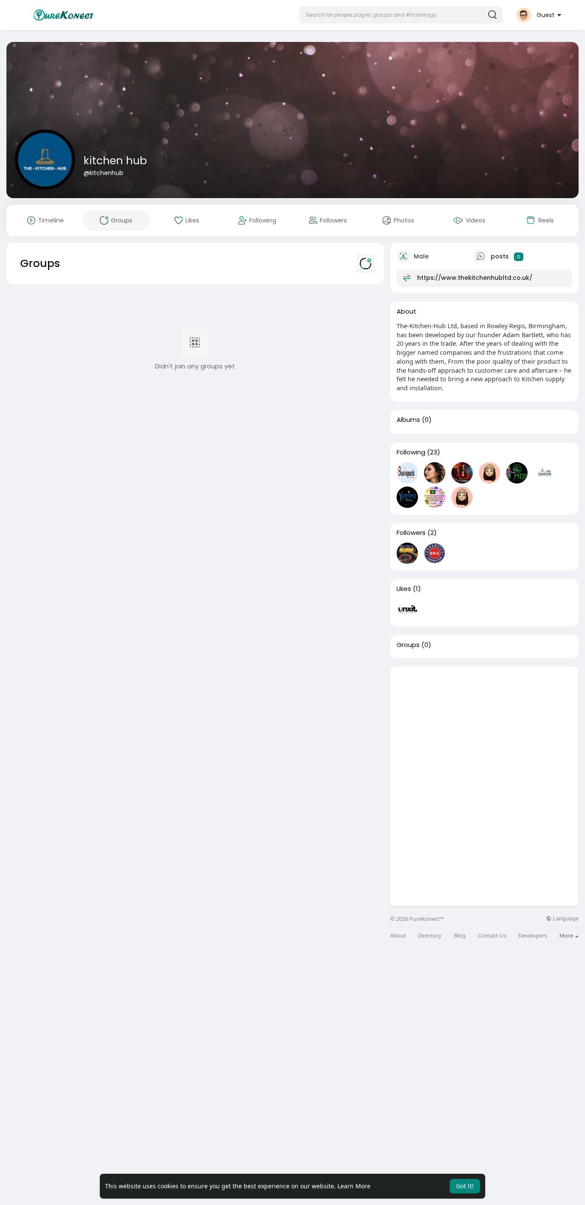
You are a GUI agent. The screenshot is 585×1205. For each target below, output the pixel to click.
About (398, 935)
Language (565, 918)
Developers (532, 935)
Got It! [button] (465, 1186)
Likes (404, 588)
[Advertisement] (484, 727)
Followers (411, 532)
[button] (401, 15)
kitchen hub (115, 160)
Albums (408, 419)
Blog (460, 935)
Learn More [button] (353, 1186)
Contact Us (492, 935)
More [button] (566, 935)
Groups (408, 644)
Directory (430, 935)
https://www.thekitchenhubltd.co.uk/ (474, 277)
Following (411, 452)
